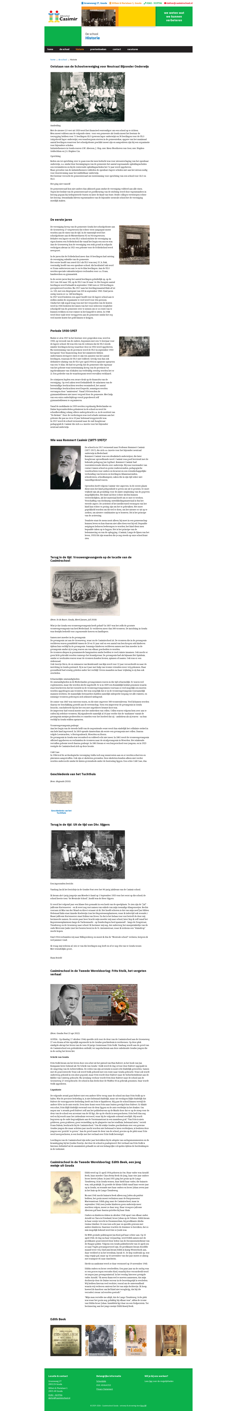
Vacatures (132, 49)
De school (64, 49)
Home (50, 49)
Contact (117, 49)
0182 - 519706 (154, 3)
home (52, 59)
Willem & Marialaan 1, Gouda (126, 3)
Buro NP (143, 1406)
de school (62, 59)
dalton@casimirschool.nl (179, 3)
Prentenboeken (98, 49)
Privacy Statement (104, 1389)
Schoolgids (101, 1381)
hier (151, 1381)
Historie (80, 49)
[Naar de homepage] (63, 16)
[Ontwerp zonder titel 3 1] (136, 1340)
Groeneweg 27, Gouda (95, 3)
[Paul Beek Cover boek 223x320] (101, 1340)
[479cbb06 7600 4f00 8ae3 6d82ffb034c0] (171, 1340)
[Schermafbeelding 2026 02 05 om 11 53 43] (65, 1340)
